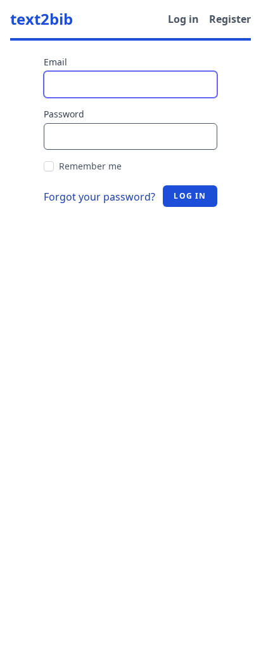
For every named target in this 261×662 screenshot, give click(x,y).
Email (55, 62)
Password (64, 114)
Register (230, 19)
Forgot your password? (99, 197)
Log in (183, 19)
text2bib (41, 19)
